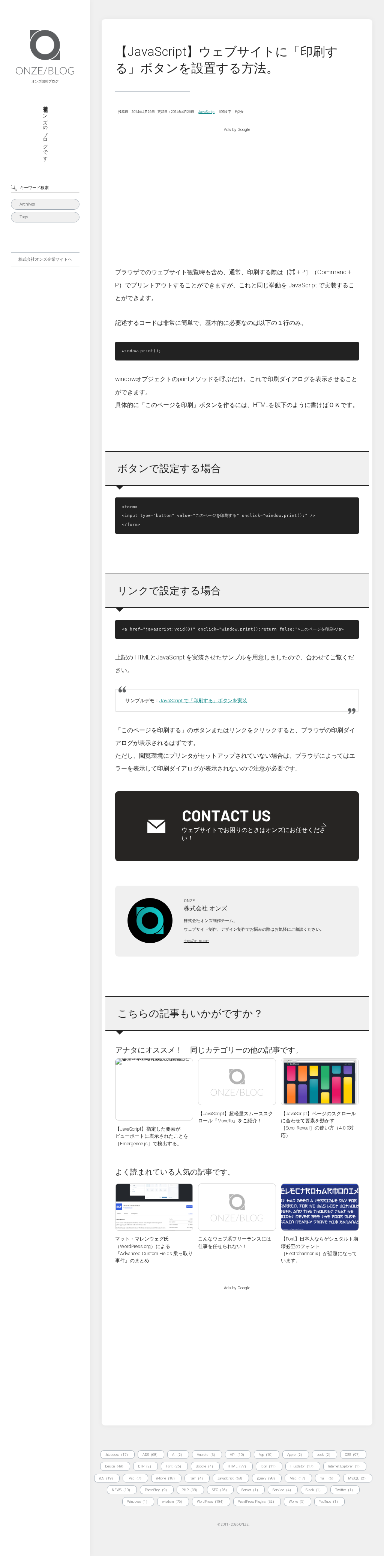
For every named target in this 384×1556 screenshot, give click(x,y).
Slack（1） (314, 1490)
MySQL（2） (358, 1478)
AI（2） (178, 1454)
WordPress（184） (211, 1501)
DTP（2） (145, 1466)
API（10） (238, 1454)
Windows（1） (138, 1501)
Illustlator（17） (302, 1466)
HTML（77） (238, 1466)
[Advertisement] (237, 190)
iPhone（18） (166, 1478)
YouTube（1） (329, 1501)
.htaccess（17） (117, 1454)
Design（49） (115, 1466)
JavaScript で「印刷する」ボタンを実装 (203, 700)
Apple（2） (295, 1454)
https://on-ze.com (196, 941)
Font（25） (174, 1466)
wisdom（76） (173, 1501)
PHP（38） (190, 1490)
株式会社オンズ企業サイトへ (45, 259)
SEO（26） (220, 1490)
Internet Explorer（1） (345, 1466)
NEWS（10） (122, 1490)
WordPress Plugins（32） (257, 1501)
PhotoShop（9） (157, 1490)
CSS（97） (353, 1454)
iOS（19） (107, 1478)
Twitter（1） (345, 1490)
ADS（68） (150, 1454)
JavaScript (206, 112)
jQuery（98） (267, 1478)
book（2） (324, 1454)
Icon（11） (269, 1466)
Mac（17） (298, 1478)
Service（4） (283, 1490)
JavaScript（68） (231, 1478)
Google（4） (205, 1466)
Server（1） (251, 1490)
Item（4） (197, 1478)
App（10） (266, 1454)
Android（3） (207, 1454)
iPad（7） (135, 1478)
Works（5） (297, 1501)
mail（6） (327, 1478)
